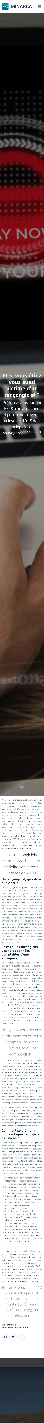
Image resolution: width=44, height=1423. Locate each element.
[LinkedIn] (21, 1337)
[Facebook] (5, 1337)
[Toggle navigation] (39, 6)
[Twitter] (13, 1337)
